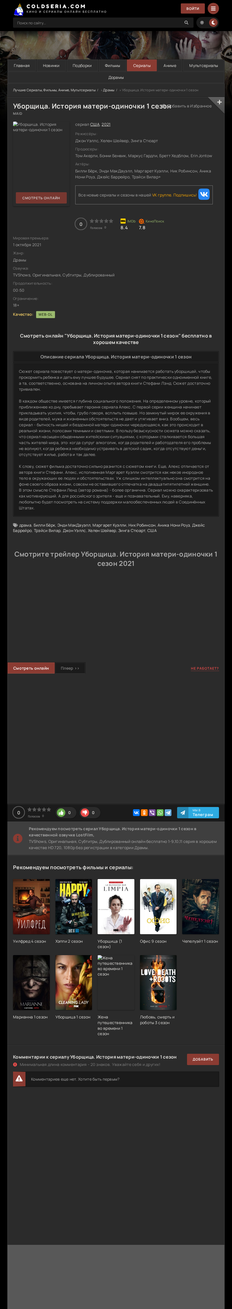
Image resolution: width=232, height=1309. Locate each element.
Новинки (51, 65)
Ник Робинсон (141, 525)
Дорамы (116, 77)
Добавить (203, 1059)
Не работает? (205, 668)
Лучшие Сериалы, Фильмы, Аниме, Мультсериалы (54, 90)
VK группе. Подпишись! (174, 195)
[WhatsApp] (160, 812)
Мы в (203, 812)
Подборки (82, 65)
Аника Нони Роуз (174, 525)
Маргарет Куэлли (109, 525)
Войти (192, 8)
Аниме (170, 65)
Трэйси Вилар (47, 530)
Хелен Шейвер (102, 530)
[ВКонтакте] (136, 812)
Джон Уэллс (74, 530)
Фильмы (112, 65)
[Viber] (152, 812)
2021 (106, 124)
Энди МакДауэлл (74, 525)
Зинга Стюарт (131, 530)
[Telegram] (168, 812)
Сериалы (142, 65)
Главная (22, 65)
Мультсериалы (203, 65)
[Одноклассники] (144, 812)
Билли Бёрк (44, 525)
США (95, 124)
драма (25, 525)
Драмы (108, 90)
